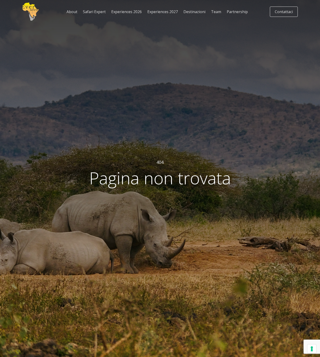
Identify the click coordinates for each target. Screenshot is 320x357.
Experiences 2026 (126, 11)
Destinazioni (194, 11)
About (72, 11)
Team (216, 11)
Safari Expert (94, 11)
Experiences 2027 (162, 11)
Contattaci (284, 11)
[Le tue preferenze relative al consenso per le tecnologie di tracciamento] (311, 348)
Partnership (237, 11)
